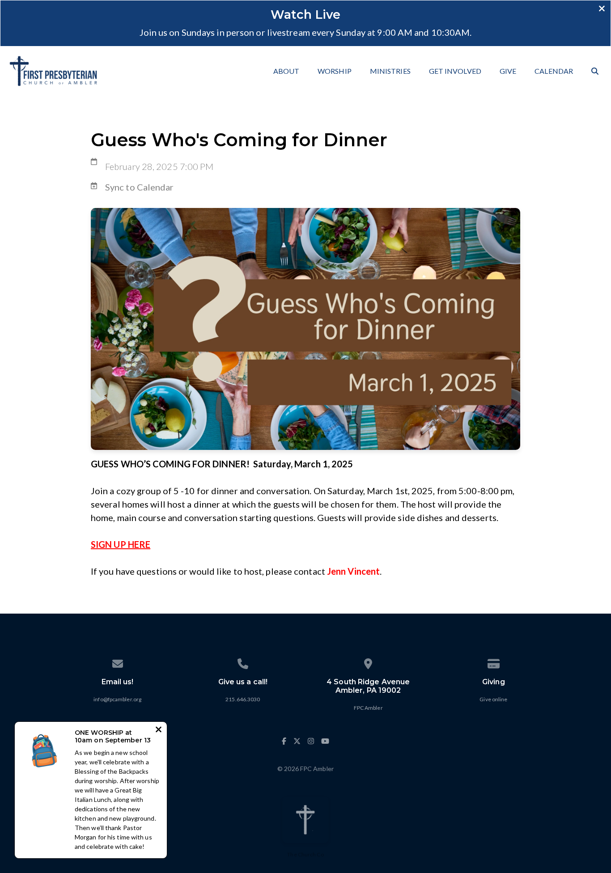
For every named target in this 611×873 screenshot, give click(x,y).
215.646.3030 (242, 699)
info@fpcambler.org (117, 699)
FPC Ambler (368, 707)
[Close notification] (158, 730)
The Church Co (305, 854)
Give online (493, 699)
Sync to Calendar (139, 187)
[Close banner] (602, 9)
